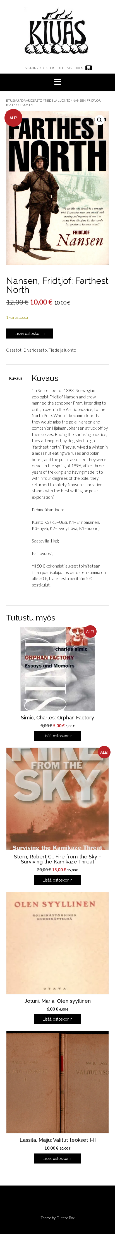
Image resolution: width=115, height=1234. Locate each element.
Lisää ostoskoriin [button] (58, 736)
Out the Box (65, 1218)
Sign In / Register (39, 68)
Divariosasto (31, 100)
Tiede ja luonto (57, 100)
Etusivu (12, 100)
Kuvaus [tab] (16, 378)
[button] (57, 82)
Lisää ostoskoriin (30, 333)
